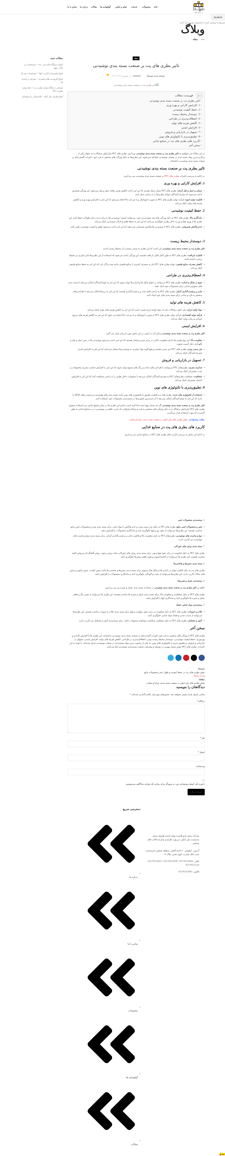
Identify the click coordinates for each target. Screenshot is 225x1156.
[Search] (21, 7)
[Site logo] (199, 6)
